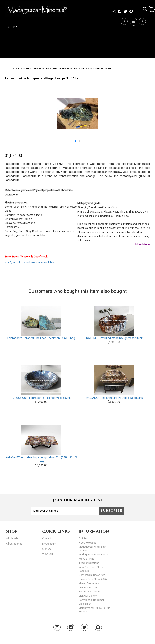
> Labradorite (21, 68)
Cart (152, 9)
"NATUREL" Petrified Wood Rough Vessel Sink (114, 338)
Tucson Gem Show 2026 (93, 579)
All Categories (14, 543)
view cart (47, 553)
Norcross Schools (89, 591)
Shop (11, 27)
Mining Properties (89, 583)
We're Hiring (124, 41)
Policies (83, 538)
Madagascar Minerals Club (94, 554)
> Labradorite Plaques (43, 68)
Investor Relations (89, 562)
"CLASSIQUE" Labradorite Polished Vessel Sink (41, 397)
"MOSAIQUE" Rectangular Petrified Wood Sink (114, 397)
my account (49, 543)
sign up (46, 548)
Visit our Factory (88, 587)
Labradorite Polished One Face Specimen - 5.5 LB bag (41, 338)
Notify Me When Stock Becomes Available (29, 262)
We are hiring (86, 558)
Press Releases (87, 542)
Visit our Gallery (88, 595)
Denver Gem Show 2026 (92, 574)
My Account (142, 41)
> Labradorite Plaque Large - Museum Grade (84, 68)
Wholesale (12, 538)
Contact (133, 33)
